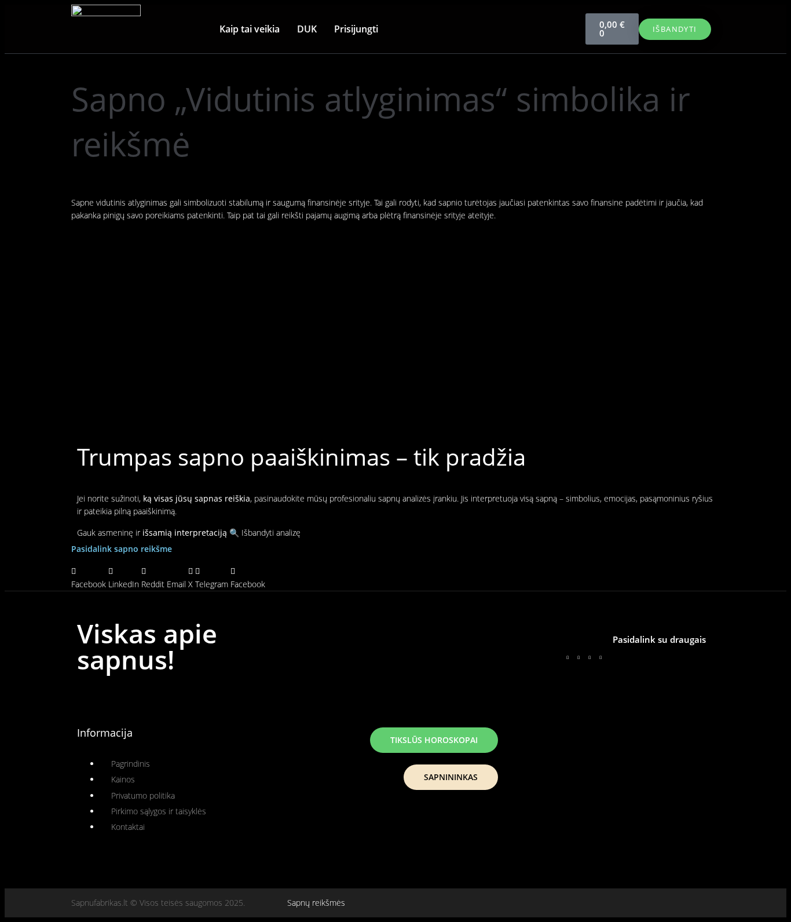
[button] (88, 578)
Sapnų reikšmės (316, 902)
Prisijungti (356, 29)
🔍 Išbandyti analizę (265, 532)
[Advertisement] (395, 317)
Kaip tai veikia (249, 29)
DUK (307, 29)
